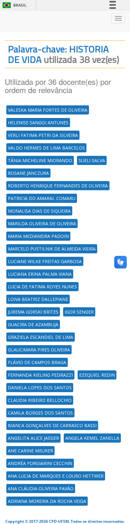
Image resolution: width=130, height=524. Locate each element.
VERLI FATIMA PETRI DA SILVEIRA (43, 135)
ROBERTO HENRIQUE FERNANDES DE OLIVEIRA (58, 186)
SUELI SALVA (92, 160)
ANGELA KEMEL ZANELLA (92, 438)
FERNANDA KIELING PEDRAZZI (40, 375)
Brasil (13, 5)
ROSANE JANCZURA (28, 173)
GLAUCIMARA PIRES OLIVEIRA (39, 350)
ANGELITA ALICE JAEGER (33, 438)
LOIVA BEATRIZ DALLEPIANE (38, 299)
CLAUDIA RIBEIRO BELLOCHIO (40, 400)
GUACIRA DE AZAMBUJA (33, 324)
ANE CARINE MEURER (30, 451)
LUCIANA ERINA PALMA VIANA (40, 274)
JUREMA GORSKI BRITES (33, 312)
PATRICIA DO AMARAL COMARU (41, 198)
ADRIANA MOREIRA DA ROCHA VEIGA (47, 501)
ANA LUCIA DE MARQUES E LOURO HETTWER (55, 476)
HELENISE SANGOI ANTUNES (38, 123)
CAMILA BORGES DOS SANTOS (40, 413)
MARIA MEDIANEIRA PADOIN (38, 236)
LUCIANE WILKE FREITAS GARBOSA (45, 261)
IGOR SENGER (79, 312)
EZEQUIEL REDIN (97, 375)
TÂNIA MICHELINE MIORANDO (40, 160)
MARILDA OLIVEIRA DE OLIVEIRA (42, 224)
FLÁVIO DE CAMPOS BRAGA (37, 362)
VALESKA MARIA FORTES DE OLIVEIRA (47, 110)
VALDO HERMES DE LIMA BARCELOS (46, 148)
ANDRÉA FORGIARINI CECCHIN (40, 463)
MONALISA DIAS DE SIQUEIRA (39, 211)
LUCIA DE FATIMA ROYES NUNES (42, 287)
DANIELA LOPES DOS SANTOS (40, 388)
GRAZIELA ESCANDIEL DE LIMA (40, 337)
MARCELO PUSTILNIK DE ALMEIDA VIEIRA (52, 249)
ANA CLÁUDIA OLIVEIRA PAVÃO (41, 489)
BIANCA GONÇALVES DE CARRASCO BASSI (52, 425)
